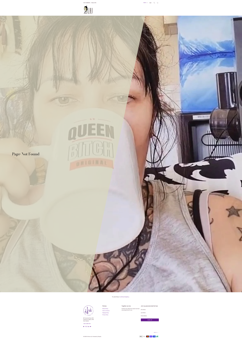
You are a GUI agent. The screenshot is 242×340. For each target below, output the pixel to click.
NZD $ (144, 2)
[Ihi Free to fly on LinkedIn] (88, 326)
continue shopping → (125, 296)
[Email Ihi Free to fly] (90, 326)
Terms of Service (105, 310)
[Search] (154, 2)
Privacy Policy (105, 314)
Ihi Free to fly (89, 336)
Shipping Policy (105, 312)
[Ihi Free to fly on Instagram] (86, 326)
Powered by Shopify (97, 336)
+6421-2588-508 (86, 323)
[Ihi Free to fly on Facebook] (85, 326)
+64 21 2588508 (86, 2)
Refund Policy (105, 308)
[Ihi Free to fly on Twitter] (83, 326)
